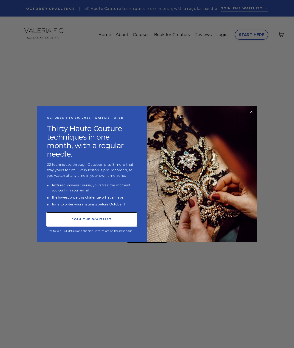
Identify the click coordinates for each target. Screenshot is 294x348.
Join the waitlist (92, 219)
